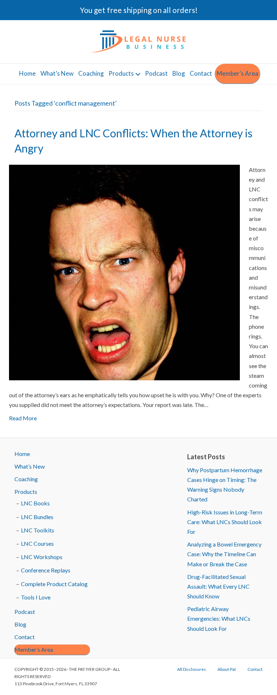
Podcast (156, 73)
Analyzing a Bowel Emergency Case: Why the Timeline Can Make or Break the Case (224, 554)
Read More (23, 418)
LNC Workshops (41, 556)
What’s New (57, 73)
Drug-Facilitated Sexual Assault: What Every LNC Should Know (218, 586)
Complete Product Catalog (54, 583)
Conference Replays (45, 570)
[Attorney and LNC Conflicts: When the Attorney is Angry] (124, 271)
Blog (178, 73)
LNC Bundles (37, 516)
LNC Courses (37, 543)
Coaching (91, 73)
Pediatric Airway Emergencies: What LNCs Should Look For (218, 618)
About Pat (226, 669)
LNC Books (35, 503)
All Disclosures (191, 669)
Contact (201, 73)
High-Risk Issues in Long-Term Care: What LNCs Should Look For (224, 522)
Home (27, 73)
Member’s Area (237, 73)
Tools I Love (35, 597)
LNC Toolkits (37, 530)
